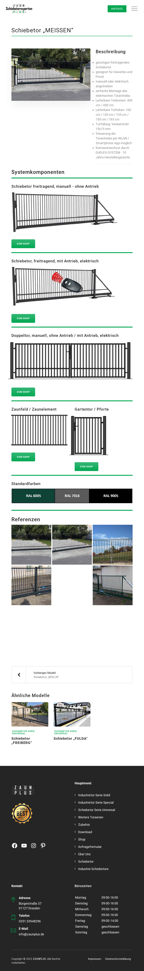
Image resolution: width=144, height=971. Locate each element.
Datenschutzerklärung (118, 958)
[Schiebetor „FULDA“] (84, 708)
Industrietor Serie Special (96, 802)
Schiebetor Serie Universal (23, 732)
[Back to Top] (136, 965)
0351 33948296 (30, 921)
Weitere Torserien (90, 817)
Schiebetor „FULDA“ (71, 738)
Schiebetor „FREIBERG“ (21, 740)
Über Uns (84, 854)
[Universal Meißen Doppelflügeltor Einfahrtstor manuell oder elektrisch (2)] (113, 545)
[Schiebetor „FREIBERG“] (42, 708)
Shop (81, 839)
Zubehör (84, 824)
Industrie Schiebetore (93, 869)
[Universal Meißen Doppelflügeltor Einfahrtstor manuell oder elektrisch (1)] (72, 626)
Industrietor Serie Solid (94, 795)
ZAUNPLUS (39, 958)
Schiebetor (86, 861)
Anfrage (117, 8)
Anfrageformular (90, 847)
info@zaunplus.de (31, 934)
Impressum (94, 958)
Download (85, 832)
